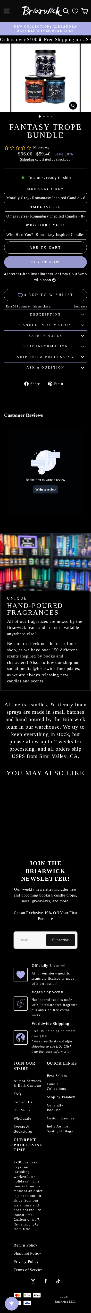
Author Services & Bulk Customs (28, 1083)
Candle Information (45, 325)
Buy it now (45, 262)
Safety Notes (46, 336)
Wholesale (22, 1118)
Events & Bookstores (23, 1129)
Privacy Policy (26, 1261)
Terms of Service (28, 1270)
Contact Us (23, 1102)
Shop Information (45, 346)
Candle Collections (56, 1086)
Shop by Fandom (61, 1097)
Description (45, 314)
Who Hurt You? (45, 225)
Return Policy (25, 1245)
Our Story (22, 1110)
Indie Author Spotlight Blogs (60, 1128)
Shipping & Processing (45, 357)
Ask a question (45, 367)
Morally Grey (45, 189)
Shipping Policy (27, 1253)
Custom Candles (60, 1118)
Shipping (27, 159)
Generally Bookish (55, 1107)
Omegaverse (45, 207)
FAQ (17, 1094)
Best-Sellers (57, 1076)
